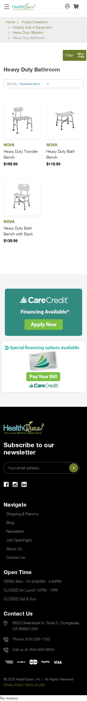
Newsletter (15, 531)
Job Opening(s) (19, 540)
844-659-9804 (42, 649)
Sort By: (12, 84)
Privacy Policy (13, 684)
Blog (10, 522)
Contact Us (15, 557)
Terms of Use (34, 684)
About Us (14, 549)
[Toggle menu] (6, 6)
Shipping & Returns (22, 514)
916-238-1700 (37, 639)
